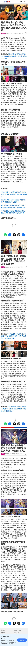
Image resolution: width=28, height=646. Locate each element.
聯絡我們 (3, 630)
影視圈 (2, 267)
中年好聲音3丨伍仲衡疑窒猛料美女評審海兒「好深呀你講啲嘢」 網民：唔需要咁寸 (14, 194)
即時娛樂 (3, 33)
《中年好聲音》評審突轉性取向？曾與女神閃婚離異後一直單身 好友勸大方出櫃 (14, 56)
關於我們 (3, 632)
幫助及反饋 (16, 632)
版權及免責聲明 (17, 630)
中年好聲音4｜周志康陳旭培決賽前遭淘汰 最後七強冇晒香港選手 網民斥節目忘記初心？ (13, 409)
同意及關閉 (21, 640)
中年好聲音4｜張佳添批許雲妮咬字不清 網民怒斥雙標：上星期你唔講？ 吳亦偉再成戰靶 (13, 336)
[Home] (7, 1)
